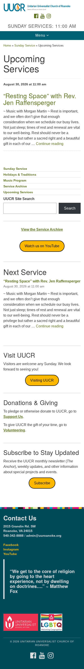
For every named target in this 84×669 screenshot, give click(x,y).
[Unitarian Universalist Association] (21, 622)
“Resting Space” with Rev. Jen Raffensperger (41, 281)
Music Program (14, 180)
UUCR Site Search (18, 199)
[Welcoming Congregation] (52, 622)
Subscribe (42, 483)
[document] (42, 271)
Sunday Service (24, 45)
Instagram (11, 549)
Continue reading (49, 144)
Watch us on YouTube (42, 246)
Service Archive (15, 186)
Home (7, 45)
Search (69, 208)
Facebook (11, 545)
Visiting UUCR (42, 380)
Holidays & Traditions (19, 174)
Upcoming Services (18, 192)
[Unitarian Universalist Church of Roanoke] (42, 4)
